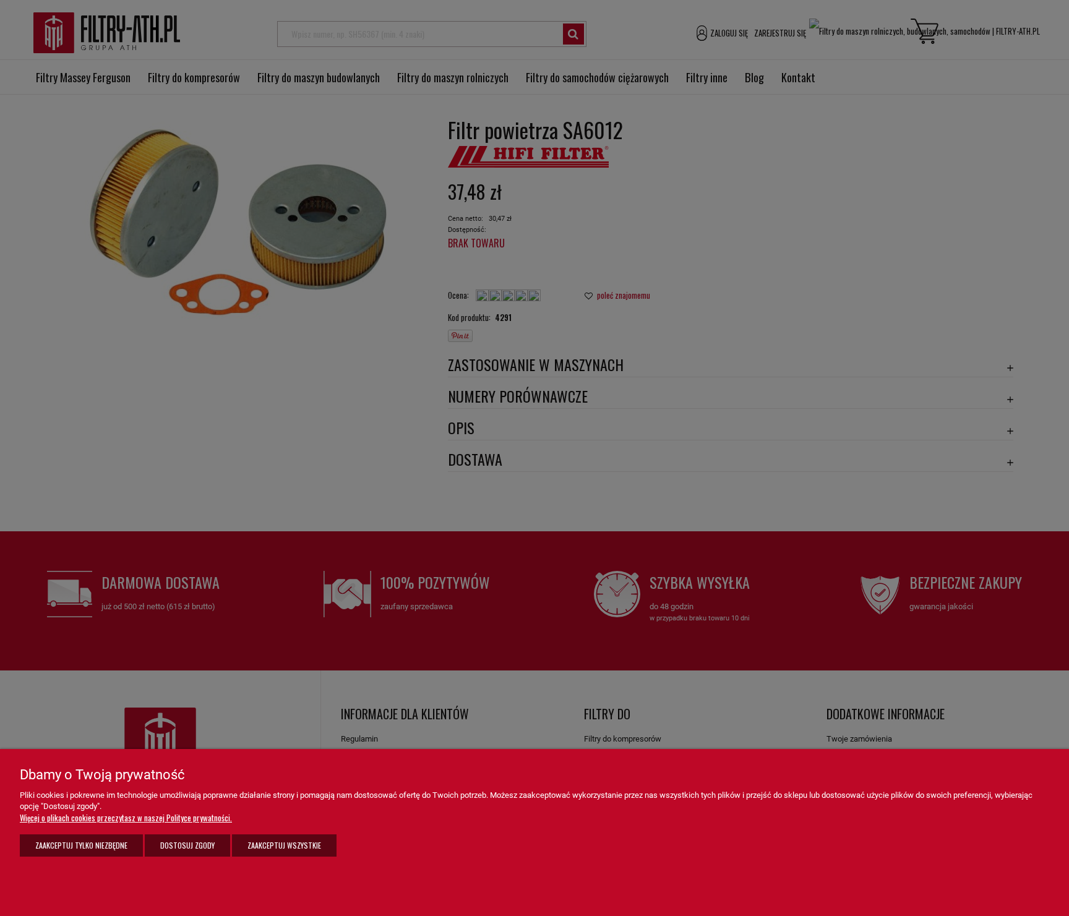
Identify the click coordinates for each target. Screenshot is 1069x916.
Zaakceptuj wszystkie (284, 845)
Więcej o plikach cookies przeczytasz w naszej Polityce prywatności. (126, 817)
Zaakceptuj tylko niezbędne (81, 845)
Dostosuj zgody (187, 845)
